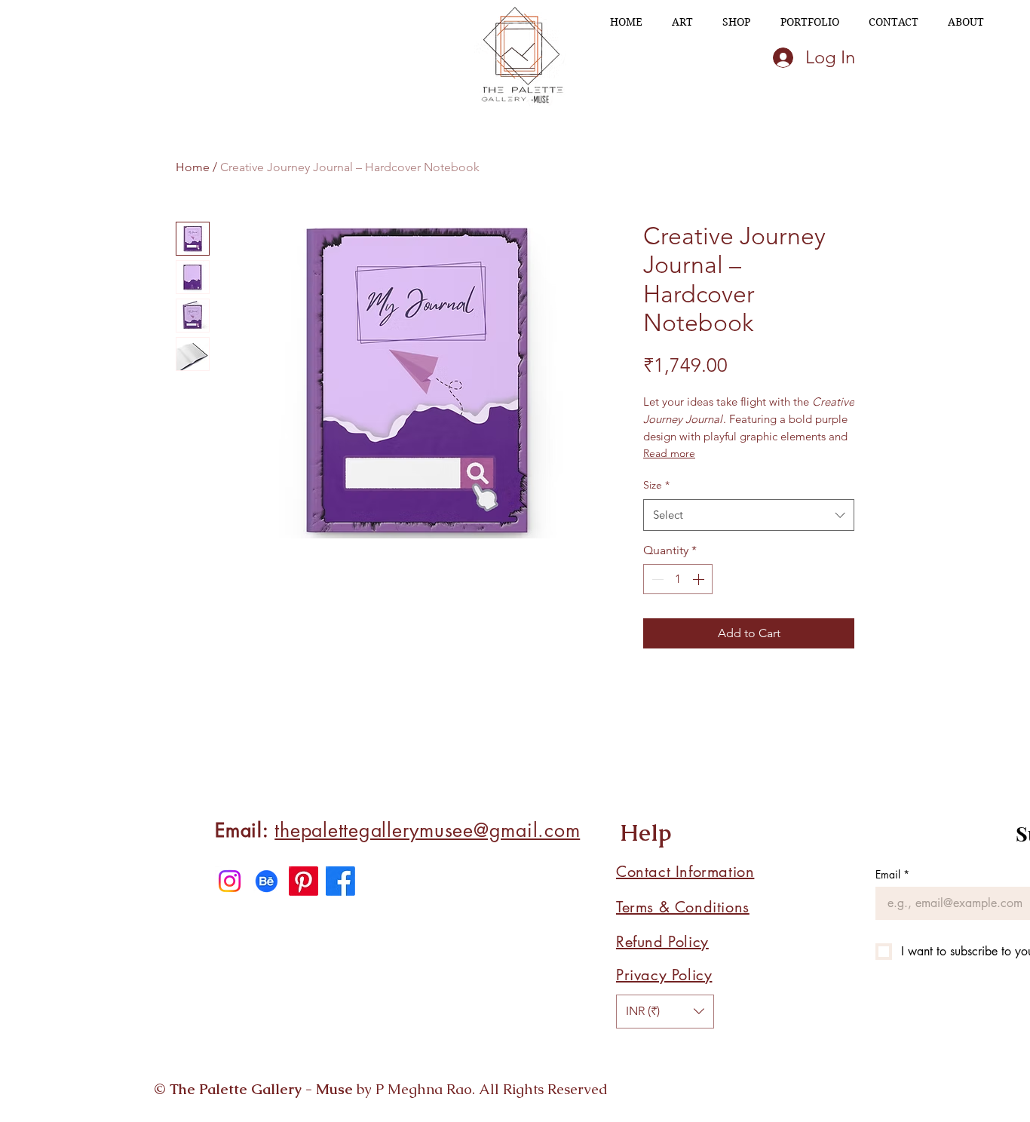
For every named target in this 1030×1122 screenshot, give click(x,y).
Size (656, 485)
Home (193, 167)
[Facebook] (340, 881)
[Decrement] (656, 579)
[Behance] (266, 881)
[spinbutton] (678, 579)
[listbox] (665, 1011)
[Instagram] (229, 881)
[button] (665, 1011)
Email (892, 874)
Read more (669, 453)
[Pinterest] (303, 881)
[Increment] (699, 579)
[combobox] (748, 515)
